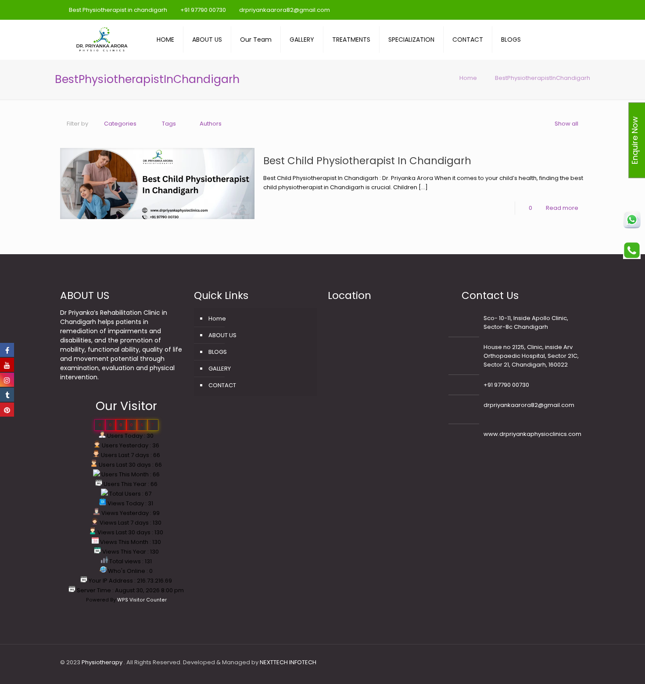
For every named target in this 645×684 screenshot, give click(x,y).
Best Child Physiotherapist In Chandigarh (367, 161)
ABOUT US (222, 335)
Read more (562, 208)
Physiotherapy (103, 662)
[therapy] (102, 39)
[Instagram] (559, 9)
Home (468, 78)
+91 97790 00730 (203, 10)
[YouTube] (536, 9)
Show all (566, 123)
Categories (120, 123)
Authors (211, 123)
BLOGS (217, 352)
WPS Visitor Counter (142, 600)
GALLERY (219, 368)
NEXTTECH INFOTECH (287, 662)
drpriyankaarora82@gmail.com (284, 10)
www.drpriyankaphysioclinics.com (532, 434)
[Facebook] (524, 9)
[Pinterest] (547, 9)
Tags (169, 123)
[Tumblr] (571, 9)
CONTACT (222, 385)
